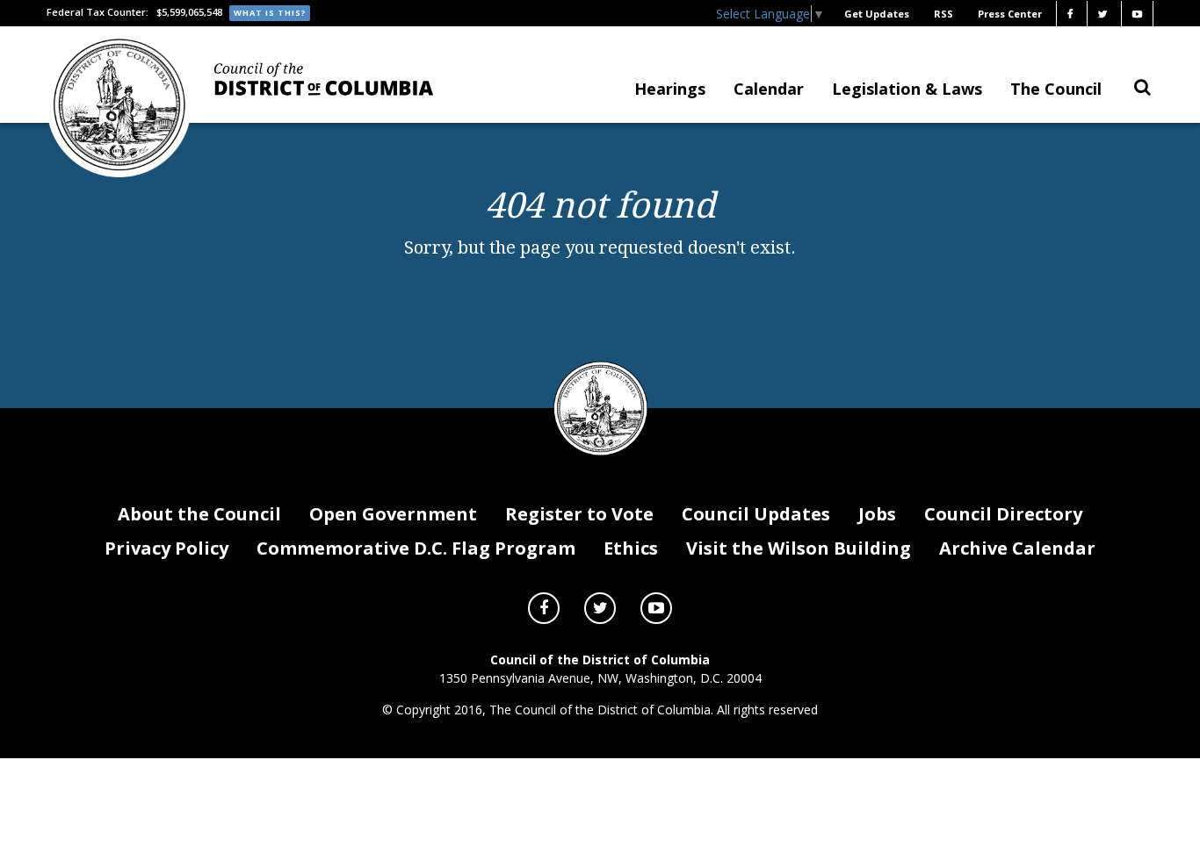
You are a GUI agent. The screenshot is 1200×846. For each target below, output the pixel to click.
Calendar (769, 88)
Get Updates (876, 13)
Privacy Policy (166, 548)
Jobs (877, 514)
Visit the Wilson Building (798, 548)
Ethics (631, 548)
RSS (943, 13)
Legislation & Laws (907, 88)
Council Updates (756, 514)
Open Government (393, 514)
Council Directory (1003, 514)
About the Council (199, 514)
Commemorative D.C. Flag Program (416, 548)
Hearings (669, 88)
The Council (1056, 88)
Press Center (1010, 13)
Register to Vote (579, 514)
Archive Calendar (1017, 548)
